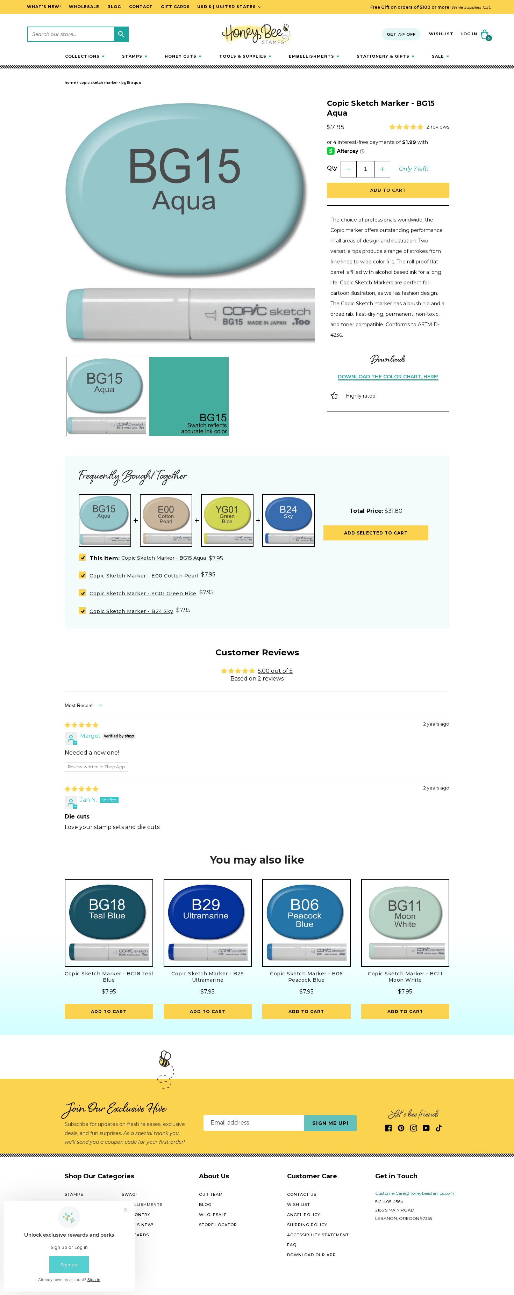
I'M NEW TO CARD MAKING (335, 670)
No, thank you (335, 744)
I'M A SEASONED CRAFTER (335, 694)
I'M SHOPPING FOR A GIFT (335, 719)
